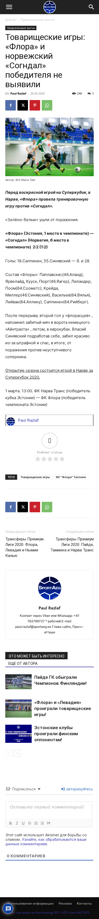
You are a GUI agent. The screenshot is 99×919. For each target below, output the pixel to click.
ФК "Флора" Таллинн (71, 477)
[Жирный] (10, 823)
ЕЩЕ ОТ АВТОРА (22, 663)
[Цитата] (48, 823)
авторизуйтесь (79, 789)
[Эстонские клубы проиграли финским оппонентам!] (18, 734)
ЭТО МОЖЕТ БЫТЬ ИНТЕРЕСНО (36, 656)
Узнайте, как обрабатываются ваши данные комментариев (46, 841)
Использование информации (30, 903)
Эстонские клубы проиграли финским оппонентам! (56, 733)
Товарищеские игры (35, 477)
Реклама (65, 903)
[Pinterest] (35, 105)
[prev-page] (8, 753)
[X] (22, 105)
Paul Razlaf (18, 93)
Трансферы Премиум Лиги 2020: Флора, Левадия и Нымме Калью (24, 547)
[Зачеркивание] (29, 823)
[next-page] (17, 753)
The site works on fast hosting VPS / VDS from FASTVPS (50, 912)
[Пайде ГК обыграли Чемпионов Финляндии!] (18, 681)
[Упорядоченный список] (35, 823)
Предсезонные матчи (37, 19)
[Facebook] (10, 105)
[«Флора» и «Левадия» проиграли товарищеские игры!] (18, 708)
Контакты (84, 903)
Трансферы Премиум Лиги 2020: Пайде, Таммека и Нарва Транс (72, 544)
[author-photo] (49, 600)
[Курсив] (16, 823)
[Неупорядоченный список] (42, 823)
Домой (10, 19)
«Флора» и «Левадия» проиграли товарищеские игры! (62, 708)
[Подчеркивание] (23, 823)
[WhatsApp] (47, 105)
